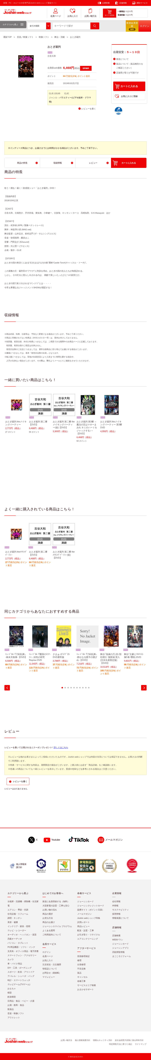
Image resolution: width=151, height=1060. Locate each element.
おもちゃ (12, 988)
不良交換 (81, 968)
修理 (79, 960)
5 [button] (74, 687)
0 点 (127, 11)
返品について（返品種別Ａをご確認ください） (129, 66)
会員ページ (55, 16)
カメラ (11, 959)
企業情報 (106, 3)
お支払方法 (47, 918)
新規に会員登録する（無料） (55, 901)
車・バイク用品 (15, 963)
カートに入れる (129, 86)
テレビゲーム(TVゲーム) (19, 984)
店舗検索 (116, 935)
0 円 (131, 11)
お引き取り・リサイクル (88, 934)
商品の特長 (22, 163)
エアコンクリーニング (87, 939)
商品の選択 (47, 914)
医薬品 (11, 1009)
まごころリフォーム (121, 956)
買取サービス (142, 3)
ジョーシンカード (85, 901)
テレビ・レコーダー (17, 930)
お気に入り (73, 16)
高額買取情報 (118, 952)
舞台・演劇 (59, 37)
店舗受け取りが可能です (127, 73)
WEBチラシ (117, 939)
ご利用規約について (51, 934)
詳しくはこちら (61, 747)
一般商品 (121, 11)
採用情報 (116, 914)
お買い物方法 (90, 16)
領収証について (49, 968)
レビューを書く (88, 109)
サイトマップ (140, 1044)
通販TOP (7, 37)
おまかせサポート (85, 989)
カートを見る (109, 15)
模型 (10, 992)
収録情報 (58, 163)
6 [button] (77, 687)
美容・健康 (13, 922)
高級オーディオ (15, 939)
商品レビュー (83, 926)
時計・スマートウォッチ (19, 980)
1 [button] (62, 687)
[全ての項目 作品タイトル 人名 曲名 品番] (39, 26)
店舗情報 (123, 3)
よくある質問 (48, 930)
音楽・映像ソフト (16, 1013)
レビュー (93, 163)
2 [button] (65, 687)
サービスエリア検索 (86, 985)
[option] (16, 415)
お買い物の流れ (49, 910)
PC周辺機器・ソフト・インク (21, 947)
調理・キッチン (15, 918)
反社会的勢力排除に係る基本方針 (129, 1040)
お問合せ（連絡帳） (51, 973)
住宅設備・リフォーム (18, 914)
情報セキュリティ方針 (102, 1040)
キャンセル (82, 977)
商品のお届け (48, 922)
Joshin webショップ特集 (88, 918)
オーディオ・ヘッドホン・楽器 (22, 934)
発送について (122, 59)
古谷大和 (51, 56)
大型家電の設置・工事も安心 (55, 905)
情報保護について (120, 918)
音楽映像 (121, 15)
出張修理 (81, 964)
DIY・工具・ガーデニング (20, 968)
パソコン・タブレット (18, 943)
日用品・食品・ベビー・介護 (21, 1001)
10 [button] (89, 687)
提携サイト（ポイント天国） (90, 910)
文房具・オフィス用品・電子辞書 (23, 951)
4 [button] (71, 687)
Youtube (55, 839)
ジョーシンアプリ (120, 948)
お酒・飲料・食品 (16, 1005)
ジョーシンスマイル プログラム (57, 926)
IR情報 (115, 905)
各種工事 (81, 981)
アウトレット (14, 1017)
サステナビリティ (120, 910)
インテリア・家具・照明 (19, 926)
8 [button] (83, 687)
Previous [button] (7, 687)
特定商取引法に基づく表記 (120, 1044)
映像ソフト (44, 37)
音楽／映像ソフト (25, 37)
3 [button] (68, 687)
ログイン (46, 952)
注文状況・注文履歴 (51, 964)
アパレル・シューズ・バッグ (21, 976)
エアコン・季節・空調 (18, 910)
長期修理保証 (83, 956)
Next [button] (144, 687)
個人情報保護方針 (82, 1040)
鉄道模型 (12, 997)
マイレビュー (48, 977)
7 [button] (80, 687)
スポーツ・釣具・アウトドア (21, 972)
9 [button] (86, 687)
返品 (79, 973)
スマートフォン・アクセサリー (22, 955)
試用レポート (83, 922)
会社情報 (116, 901)
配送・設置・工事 (85, 930)
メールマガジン (114, 839)
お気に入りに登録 (129, 96)
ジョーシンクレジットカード (90, 905)
